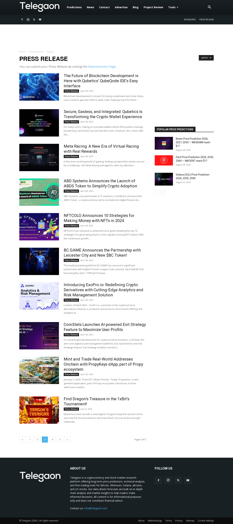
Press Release (206, 19)
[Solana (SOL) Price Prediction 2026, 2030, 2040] (164, 179)
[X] (34, 19)
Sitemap (190, 520)
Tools (171, 7)
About (141, 520)
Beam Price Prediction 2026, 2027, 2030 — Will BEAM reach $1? (193, 142)
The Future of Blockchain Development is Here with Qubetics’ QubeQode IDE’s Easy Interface (101, 80)
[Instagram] (28, 19)
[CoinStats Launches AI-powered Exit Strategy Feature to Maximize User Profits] (39, 335)
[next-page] (67, 440)
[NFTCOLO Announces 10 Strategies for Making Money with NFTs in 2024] (39, 226)
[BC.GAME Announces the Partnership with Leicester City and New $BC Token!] (39, 261)
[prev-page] (22, 440)
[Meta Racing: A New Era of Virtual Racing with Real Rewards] (39, 157)
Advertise (121, 7)
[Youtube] (40, 19)
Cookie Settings (206, 520)
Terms (168, 520)
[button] (209, 7)
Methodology (155, 520)
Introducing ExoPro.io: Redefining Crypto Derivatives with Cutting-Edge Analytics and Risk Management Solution (103, 290)
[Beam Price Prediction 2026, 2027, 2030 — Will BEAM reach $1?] (164, 143)
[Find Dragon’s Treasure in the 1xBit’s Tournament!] (39, 410)
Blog (136, 7)
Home (22, 51)
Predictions (74, 7)
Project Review (153, 7)
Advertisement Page (101, 67)
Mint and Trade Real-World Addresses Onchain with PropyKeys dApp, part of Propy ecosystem (103, 364)
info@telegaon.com (95, 508)
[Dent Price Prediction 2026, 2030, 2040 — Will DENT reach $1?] (164, 160)
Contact (104, 7)
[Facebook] (22, 19)
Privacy (179, 520)
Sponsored (190, 19)
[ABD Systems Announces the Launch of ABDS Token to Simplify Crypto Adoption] (39, 192)
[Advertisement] (182, 96)
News (90, 7)
